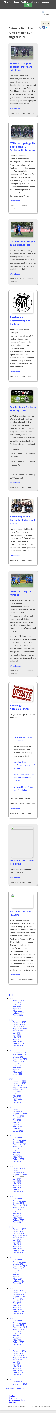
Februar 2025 (18, 1044)
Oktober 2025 (18, 1026)
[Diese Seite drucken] (40, 28)
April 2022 (17, 1124)
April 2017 (17, 1277)
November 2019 (19, 1201)
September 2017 (20, 1266)
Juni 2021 (17, 1151)
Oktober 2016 (18, 1295)
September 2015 (20, 1327)
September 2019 (20, 1205)
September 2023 (20, 1087)
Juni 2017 (17, 1272)
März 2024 (17, 1072)
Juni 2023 (17, 1094)
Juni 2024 (17, 1065)
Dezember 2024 (19, 1053)
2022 (11, 1107)
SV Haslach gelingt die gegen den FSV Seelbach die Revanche (22, 146)
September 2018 (20, 1236)
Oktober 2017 (18, 1264)
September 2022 (20, 1114)
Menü (44, 24)
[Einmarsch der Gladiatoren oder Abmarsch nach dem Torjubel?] (22, 139)
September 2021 (20, 1144)
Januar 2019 (18, 1222)
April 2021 (17, 1155)
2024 (11, 1050)
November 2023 (19, 1083)
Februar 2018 (18, 1251)
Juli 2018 (17, 1240)
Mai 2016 (17, 1305)
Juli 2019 (17, 1209)
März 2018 (17, 1248)
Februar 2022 (18, 1129)
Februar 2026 (18, 1013)
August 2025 (18, 1031)
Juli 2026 (17, 1002)
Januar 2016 (18, 1314)
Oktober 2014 (18, 1355)
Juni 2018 (17, 1242)
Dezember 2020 (19, 1168)
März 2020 (17, 1187)
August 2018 (18, 1238)
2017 (11, 1258)
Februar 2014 (18, 1373)
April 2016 (17, 1307)
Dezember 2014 (19, 1351)
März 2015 (17, 1340)
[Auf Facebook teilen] (43, 28)
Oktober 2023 (18, 1085)
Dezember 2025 (19, 1022)
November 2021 (19, 1140)
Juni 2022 (17, 1120)
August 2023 (18, 1090)
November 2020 (19, 1170)
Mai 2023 (17, 1096)
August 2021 (18, 1146)
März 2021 (17, 1157)
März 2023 (17, 1100)
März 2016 (17, 1309)
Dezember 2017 (19, 1260)
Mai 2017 (17, 1275)
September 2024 (20, 1059)
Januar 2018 (18, 1253)
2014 (11, 1349)
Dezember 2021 (19, 1138)
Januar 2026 (18, 1015)
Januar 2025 (18, 1046)
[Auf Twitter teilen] (46, 28)
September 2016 (20, 1297)
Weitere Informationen (40, 2)
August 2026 (18, 1000)
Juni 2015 (17, 1334)
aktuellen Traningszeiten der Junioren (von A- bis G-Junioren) (25, 765)
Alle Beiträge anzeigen (15, 1389)
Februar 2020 (18, 1190)
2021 (11, 1136)
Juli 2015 (17, 1331)
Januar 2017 (18, 1283)
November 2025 (19, 1024)
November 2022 (19, 1109)
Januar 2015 (18, 1344)
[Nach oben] (13, 995)
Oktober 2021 (18, 1142)
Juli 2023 (17, 1092)
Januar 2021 (18, 1161)
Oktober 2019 (18, 1203)
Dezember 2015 (19, 1321)
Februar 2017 (18, 1281)
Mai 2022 (17, 1122)
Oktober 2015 (18, 1325)
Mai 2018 (17, 1244)
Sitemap (12, 1402)
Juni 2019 (17, 1212)
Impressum (13, 1398)
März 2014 (17, 1370)
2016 (11, 1288)
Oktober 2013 (18, 1382)
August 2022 (18, 1116)
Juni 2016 (17, 1303)
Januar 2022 (18, 1131)
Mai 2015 (17, 1336)
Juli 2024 (17, 1063)
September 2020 (20, 1175)
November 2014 (19, 1353)
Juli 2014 (17, 1362)
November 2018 (19, 1231)
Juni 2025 (17, 1035)
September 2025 (20, 1029)
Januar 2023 (18, 1102)
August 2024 (18, 1061)
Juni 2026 (17, 1005)
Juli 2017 (17, 1270)
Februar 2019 (18, 1220)
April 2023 (17, 1098)
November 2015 (19, 1323)
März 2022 (17, 1127)
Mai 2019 (17, 1214)
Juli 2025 (17, 1033)
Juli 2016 (17, 1301)
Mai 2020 (17, 1183)
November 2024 (19, 1055)
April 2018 (17, 1246)
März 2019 (17, 1218)
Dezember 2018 (19, 1229)
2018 (11, 1227)
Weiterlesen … (16, 108)
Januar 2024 (18, 1074)
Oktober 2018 (18, 1233)
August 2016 (18, 1299)
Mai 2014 (17, 1366)
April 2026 (17, 1009)
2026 (11, 998)
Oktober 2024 (18, 1057)
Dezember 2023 (19, 1081)
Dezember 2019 (19, 1199)
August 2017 (18, 1268)
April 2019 (17, 1216)
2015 (11, 1319)
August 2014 (18, 1360)
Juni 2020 (17, 1181)
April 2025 (17, 1039)
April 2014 (17, 1368)
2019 (11, 1197)
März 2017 (17, 1279)
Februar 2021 (18, 1159)
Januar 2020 (18, 1192)
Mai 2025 (17, 1037)
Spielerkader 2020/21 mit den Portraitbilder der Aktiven (24, 777)
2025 (11, 1020)
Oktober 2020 (18, 1173)
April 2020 (17, 1185)
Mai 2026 (17, 1007)
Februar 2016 (18, 1312)
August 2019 (18, 1207)
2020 (11, 1166)
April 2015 (17, 1338)
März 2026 (17, 1011)
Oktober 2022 (18, 1112)
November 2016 (19, 1292)
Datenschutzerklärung (17, 1400)
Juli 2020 (17, 1179)
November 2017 (19, 1262)
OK (28, 5)
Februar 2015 (18, 1342)
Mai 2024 (17, 1068)
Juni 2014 (17, 1364)
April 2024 (17, 1070)
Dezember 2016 (19, 1290)
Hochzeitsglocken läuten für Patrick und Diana (22, 520)
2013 (11, 1380)
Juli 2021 (17, 1148)
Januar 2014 (18, 1375)
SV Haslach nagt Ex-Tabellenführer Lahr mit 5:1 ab (21, 67)
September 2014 (20, 1358)
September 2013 (20, 1384)
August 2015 (18, 1329)
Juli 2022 (17, 1118)
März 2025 (17, 1041)
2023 (11, 1079)
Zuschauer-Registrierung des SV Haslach (21, 320)
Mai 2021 (17, 1153)
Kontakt (12, 1396)
